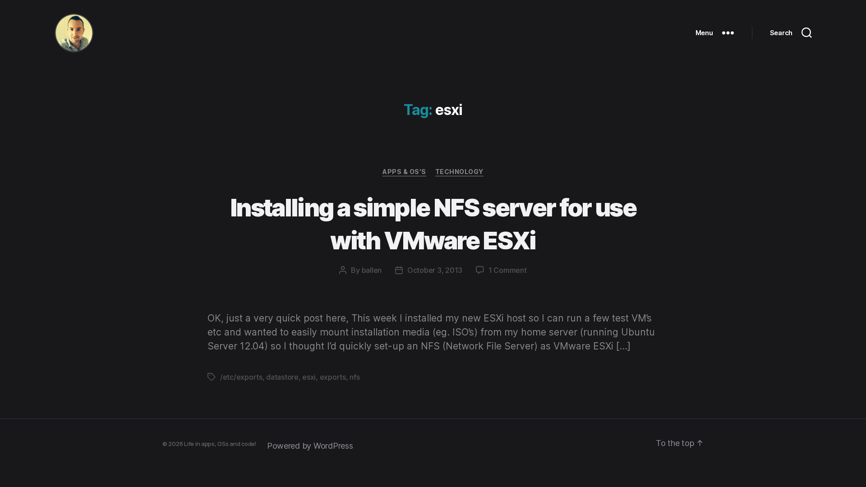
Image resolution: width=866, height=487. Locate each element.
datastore (282, 376)
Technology (459, 171)
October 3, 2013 (434, 270)
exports (333, 376)
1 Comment (507, 270)
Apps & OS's (404, 171)
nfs (354, 376)
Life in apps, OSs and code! (220, 443)
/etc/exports (241, 376)
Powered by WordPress (310, 445)
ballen (372, 270)
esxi (309, 376)
